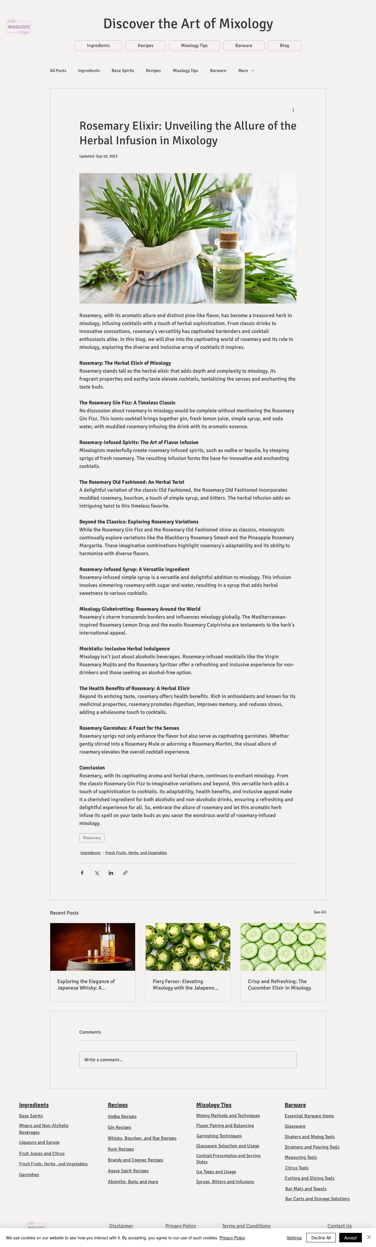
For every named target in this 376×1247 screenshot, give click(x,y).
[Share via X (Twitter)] (96, 873)
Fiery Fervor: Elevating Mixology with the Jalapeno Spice (183, 984)
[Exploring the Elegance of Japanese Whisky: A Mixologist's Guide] (92, 947)
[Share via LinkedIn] (111, 873)
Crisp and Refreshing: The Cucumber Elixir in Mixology (279, 984)
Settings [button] (294, 1238)
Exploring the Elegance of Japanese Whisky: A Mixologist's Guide (86, 984)
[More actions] (293, 109)
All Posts (58, 70)
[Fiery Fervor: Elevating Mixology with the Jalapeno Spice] (188, 947)
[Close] (368, 1237)
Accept (350, 1238)
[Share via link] (125, 873)
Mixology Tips (185, 70)
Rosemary (92, 837)
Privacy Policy (232, 1238)
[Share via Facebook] (82, 873)
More (243, 70)
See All (320, 912)
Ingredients (89, 70)
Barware (218, 70)
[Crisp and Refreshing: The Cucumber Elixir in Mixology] (283, 947)
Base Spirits (123, 70)
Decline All (321, 1238)
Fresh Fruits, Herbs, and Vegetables (136, 852)
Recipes (153, 70)
